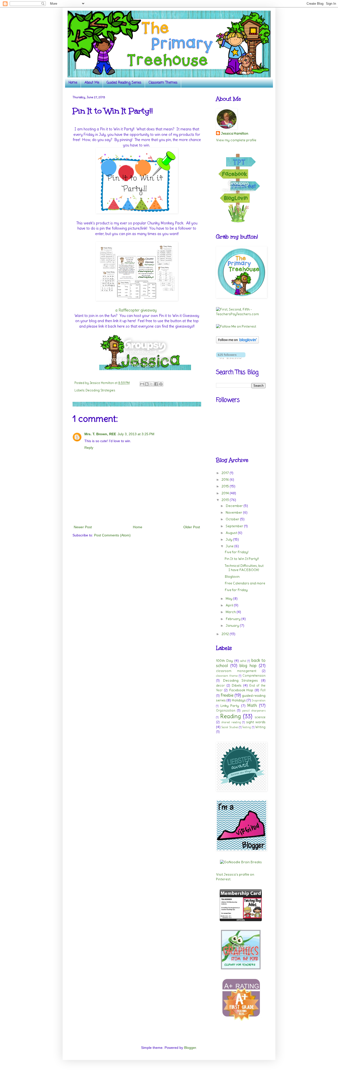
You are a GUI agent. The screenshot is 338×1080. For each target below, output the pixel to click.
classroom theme (227, 675)
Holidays (239, 700)
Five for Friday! (236, 552)
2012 (225, 634)
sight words (256, 722)
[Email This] (142, 384)
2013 (225, 500)
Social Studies (229, 727)
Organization (225, 710)
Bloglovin (232, 576)
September (235, 526)
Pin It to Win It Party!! (242, 558)
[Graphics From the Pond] (241, 968)
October (233, 519)
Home (73, 82)
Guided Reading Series (124, 82)
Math (252, 705)
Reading (230, 716)
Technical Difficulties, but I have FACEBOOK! (244, 567)
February (233, 619)
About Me (92, 82)
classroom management (236, 671)
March (231, 612)
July (229, 539)
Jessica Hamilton (234, 133)
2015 (225, 486)
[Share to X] (151, 384)
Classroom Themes (163, 82)
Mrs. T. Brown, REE (100, 434)
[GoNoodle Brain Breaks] (241, 862)
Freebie (227, 695)
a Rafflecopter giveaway (136, 310)
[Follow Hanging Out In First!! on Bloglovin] (237, 342)
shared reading (231, 722)
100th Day (224, 660)
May (229, 598)
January (233, 625)
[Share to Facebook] (156, 384)
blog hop (248, 665)
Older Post (191, 527)
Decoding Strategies (100, 390)
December (234, 506)
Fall (263, 690)
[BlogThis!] (146, 384)
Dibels (236, 685)
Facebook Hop (241, 690)
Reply (88, 448)
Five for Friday (236, 590)
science (260, 717)
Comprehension (254, 675)
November (234, 512)
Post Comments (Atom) (112, 535)
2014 (225, 493)
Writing (260, 727)
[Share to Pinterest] (160, 384)
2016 (225, 479)
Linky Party (229, 705)
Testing (246, 727)
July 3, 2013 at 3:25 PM (136, 434)
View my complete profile (236, 140)
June (230, 546)
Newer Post (83, 527)
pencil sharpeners (254, 710)
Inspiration (259, 700)
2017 (225, 473)
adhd (243, 661)
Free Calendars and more (245, 583)
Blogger (190, 1048)
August (232, 532)
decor (220, 685)
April (230, 605)
